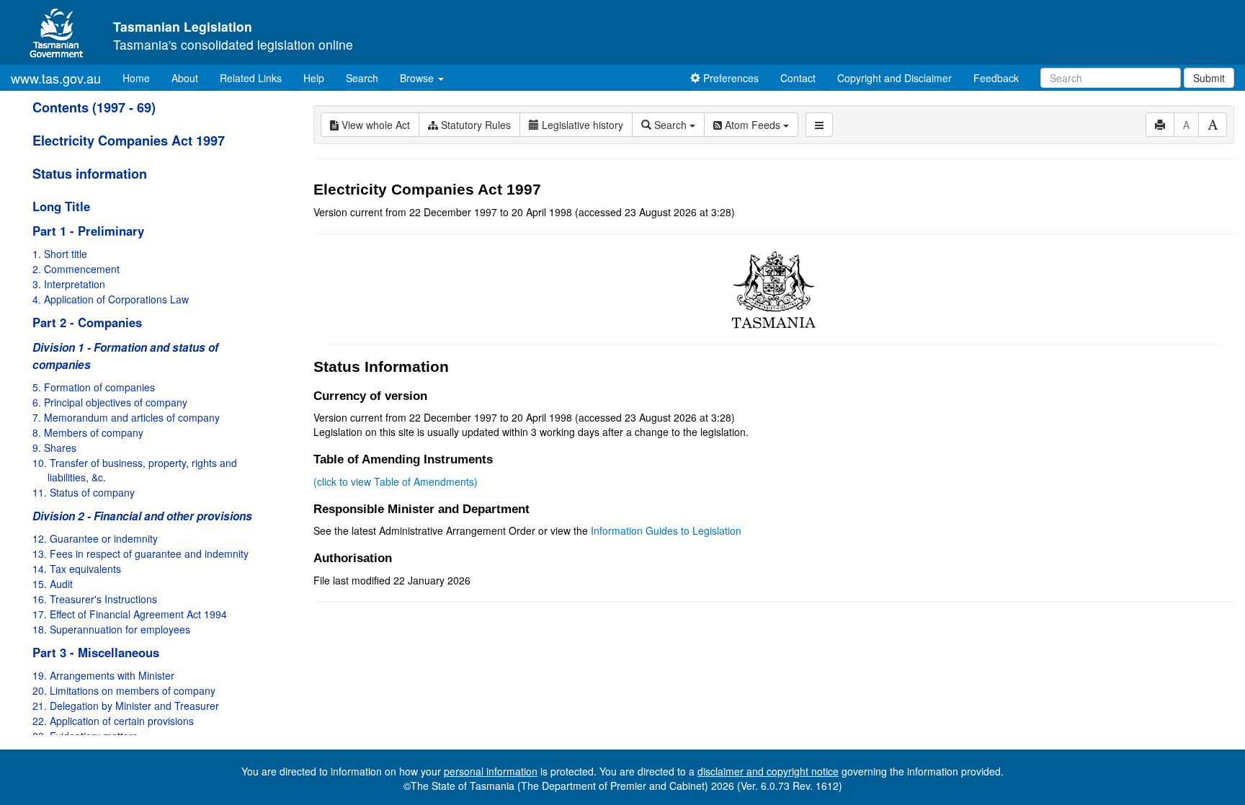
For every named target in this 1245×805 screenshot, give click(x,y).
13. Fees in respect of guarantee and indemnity (140, 553)
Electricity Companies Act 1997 (128, 140)
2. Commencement (76, 269)
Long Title (61, 206)
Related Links (251, 78)
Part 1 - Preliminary (88, 230)
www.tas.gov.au (56, 77)
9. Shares (54, 447)
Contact (798, 78)
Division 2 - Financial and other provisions (142, 516)
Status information (89, 173)
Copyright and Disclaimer (894, 78)
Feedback (996, 78)
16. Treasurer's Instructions (94, 599)
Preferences (729, 78)
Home (141, 77)
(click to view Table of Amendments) (395, 481)
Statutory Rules (474, 124)
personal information (490, 771)
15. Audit (52, 584)
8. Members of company (87, 432)
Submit (1209, 78)
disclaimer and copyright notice (768, 771)
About (184, 78)
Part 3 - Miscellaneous (95, 652)
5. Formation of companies (93, 387)
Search (362, 78)
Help (313, 78)
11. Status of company (83, 492)
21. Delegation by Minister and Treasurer (125, 705)
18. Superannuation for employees (111, 629)
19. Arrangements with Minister (103, 675)
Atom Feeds (752, 124)
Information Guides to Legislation (666, 530)
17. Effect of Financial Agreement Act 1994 (129, 614)
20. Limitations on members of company (123, 690)
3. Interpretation (68, 284)
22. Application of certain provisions (113, 720)
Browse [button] (418, 78)
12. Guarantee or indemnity (95, 538)
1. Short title (59, 253)
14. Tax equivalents (76, 568)
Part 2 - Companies (87, 322)
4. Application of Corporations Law (110, 299)
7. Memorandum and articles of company (126, 417)
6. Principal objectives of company (109, 402)
